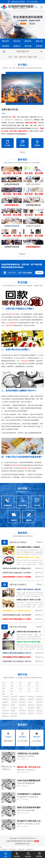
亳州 (12, 682)
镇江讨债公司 (39, 702)
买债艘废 (13, 710)
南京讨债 (13, 705)
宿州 (12, 688)
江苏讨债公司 (14, 702)
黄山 (3, 685)
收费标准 (16, 46)
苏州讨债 (30, 702)
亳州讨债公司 (31, 707)
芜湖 (20, 682)
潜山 (12, 693)
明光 (12, 691)
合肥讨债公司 (39, 705)
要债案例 (5, 46)
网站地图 (18, 844)
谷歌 (28, 844)
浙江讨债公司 (22, 710)
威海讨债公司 (5, 716)
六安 (29, 688)
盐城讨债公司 (22, 702)
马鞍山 (29, 682)
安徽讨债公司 (31, 705)
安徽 (30, 57)
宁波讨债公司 (14, 699)
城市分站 (16, 41)
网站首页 (5, 41)
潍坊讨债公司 (14, 716)
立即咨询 (39, 272)
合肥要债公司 (31, 699)
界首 (37, 691)
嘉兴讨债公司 (14, 713)
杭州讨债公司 (31, 710)
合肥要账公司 (22, 699)
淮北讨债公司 (14, 707)
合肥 (35, 57)
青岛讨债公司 (39, 713)
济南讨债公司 (31, 713)
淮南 (29, 685)
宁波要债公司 (5, 699)
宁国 (29, 691)
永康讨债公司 (14, 696)
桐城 (3, 693)
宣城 (20, 688)
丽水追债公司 (39, 696)
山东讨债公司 (22, 713)
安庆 (20, 685)
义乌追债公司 (5, 696)
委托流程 (28, 46)
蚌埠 (3, 688)
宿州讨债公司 (5, 710)
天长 (20, 691)
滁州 (12, 685)
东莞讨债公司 (4, 849)
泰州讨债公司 (22, 705)
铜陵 (3, 691)
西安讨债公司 (21, 849)
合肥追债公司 (39, 699)
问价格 (4, 707)
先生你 (20, 707)
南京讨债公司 (12, 849)
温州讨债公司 (5, 713)
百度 (24, 844)
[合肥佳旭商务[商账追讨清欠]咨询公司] (17, 6)
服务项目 (28, 41)
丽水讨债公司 (31, 696)
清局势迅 (38, 707)
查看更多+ (22, 254)
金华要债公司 (22, 696)
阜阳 (37, 688)
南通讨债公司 (5, 705)
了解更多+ (22, 152)
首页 (15, 57)
